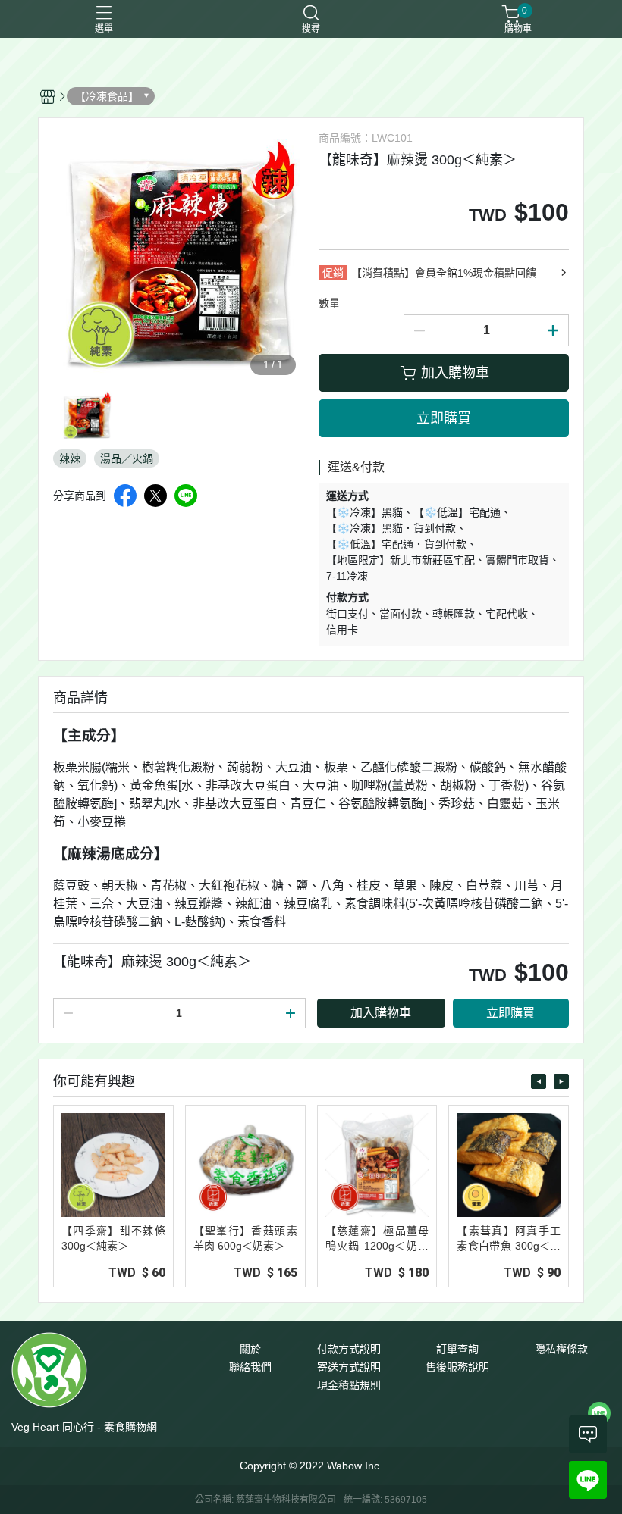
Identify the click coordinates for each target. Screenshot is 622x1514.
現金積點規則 (349, 1385)
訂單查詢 (457, 1349)
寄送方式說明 (349, 1367)
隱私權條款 (561, 1349)
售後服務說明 (457, 1367)
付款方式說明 (349, 1349)
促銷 (333, 273)
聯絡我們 (250, 1367)
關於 (250, 1349)
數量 (329, 303)
